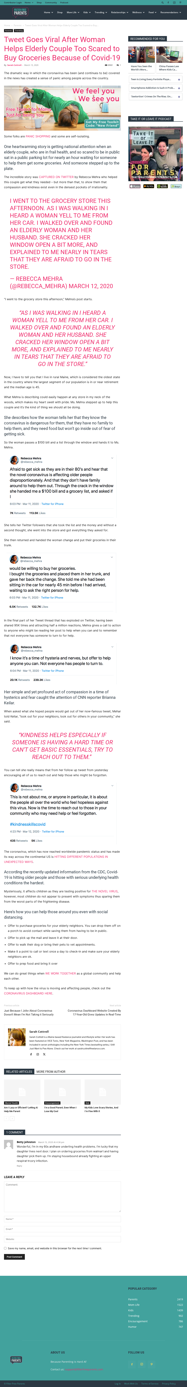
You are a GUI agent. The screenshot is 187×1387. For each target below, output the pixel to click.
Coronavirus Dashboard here (28, 993)
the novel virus (105, 891)
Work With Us (131, 1383)
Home (28, 2)
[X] (46, 1054)
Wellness (137, 12)
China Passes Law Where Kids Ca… (169, 68)
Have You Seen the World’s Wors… (141, 68)
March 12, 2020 (91, 286)
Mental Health (11, 1103)
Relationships (118, 12)
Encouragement (52, 1103)
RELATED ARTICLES (19, 1071)
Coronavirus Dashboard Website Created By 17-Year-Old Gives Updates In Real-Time (94, 1012)
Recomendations (169, 12)
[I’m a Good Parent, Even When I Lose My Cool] (62, 1092)
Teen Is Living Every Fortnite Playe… (151, 79)
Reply (19, 1166)
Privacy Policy (169, 1383)
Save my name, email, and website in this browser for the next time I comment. (55, 1248)
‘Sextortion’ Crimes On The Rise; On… (151, 96)
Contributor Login (13, 2)
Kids (85, 12)
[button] (162, 2)
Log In (118, 1383)
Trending (99, 12)
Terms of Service (150, 1383)
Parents (18, 25)
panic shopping (38, 136)
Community (51, 2)
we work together (60, 973)
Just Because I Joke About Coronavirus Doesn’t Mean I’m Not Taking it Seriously (29, 1012)
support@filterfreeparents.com (84, 1369)
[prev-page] (6, 1118)
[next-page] (12, 1118)
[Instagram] (174, 2)
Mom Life (72, 12)
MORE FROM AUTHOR (51, 1071)
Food (151, 12)
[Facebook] (168, 2)
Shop (39, 2)
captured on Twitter (56, 177)
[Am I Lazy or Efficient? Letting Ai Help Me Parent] (22, 1092)
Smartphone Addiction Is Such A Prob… (153, 87)
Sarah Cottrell (14, 65)
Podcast (64, 2)
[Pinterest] (180, 2)
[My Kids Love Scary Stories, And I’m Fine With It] (103, 1092)
